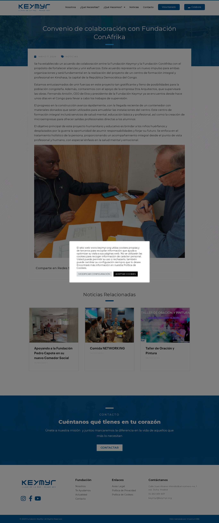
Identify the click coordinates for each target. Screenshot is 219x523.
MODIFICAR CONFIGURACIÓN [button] (94, 274)
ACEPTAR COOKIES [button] (125, 274)
